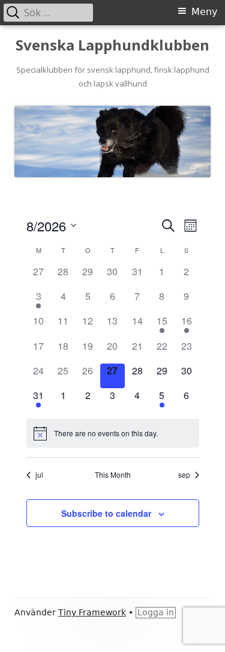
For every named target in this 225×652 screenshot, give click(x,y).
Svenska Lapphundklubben (112, 45)
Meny (204, 11)
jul (39, 475)
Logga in (155, 612)
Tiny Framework (92, 612)
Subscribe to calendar (106, 513)
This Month (113, 475)
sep (184, 475)
